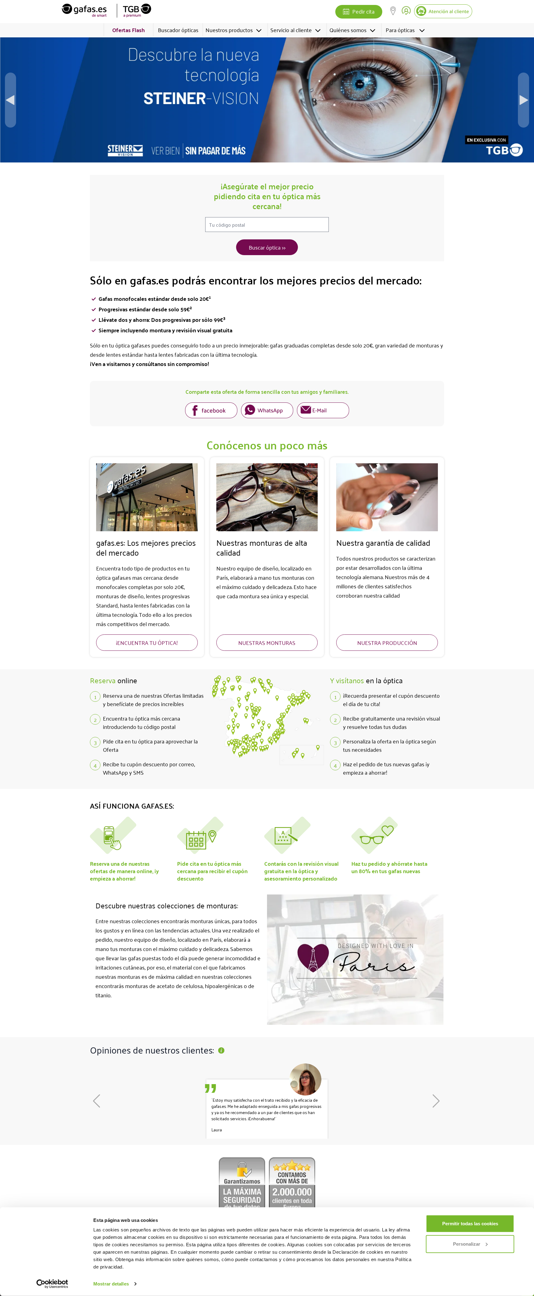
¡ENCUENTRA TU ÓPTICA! (147, 642)
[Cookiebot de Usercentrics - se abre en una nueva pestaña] (52, 1284)
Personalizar (466, 1243)
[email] (323, 411)
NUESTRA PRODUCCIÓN (387, 642)
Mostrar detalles (111, 1283)
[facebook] (211, 411)
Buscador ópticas (178, 30)
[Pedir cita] (346, 12)
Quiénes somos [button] (348, 30)
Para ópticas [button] (400, 30)
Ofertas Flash (128, 30)
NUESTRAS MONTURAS (266, 642)
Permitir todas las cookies (470, 1223)
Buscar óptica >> (267, 247)
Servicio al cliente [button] (291, 30)
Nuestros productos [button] (229, 30)
